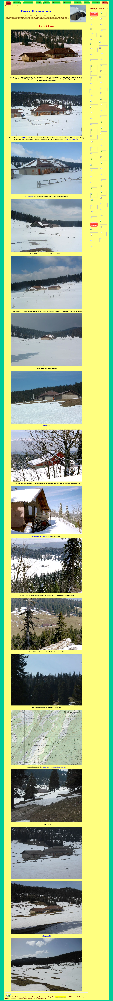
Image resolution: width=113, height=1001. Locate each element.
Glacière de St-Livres (72, 139)
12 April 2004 (26, 138)
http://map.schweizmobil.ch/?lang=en (54, 767)
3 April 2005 (46, 425)
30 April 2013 (47, 936)
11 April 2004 (29, 196)
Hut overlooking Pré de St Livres (41, 536)
